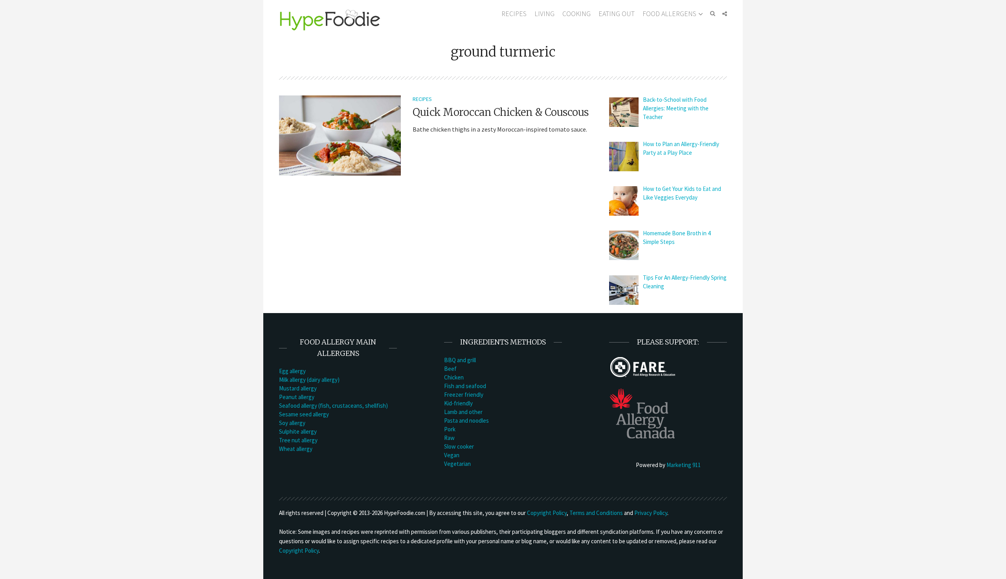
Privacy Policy (650, 513)
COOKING (576, 13)
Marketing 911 (683, 465)
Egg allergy (292, 371)
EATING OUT (616, 13)
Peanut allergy (296, 397)
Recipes (422, 99)
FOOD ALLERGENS (669, 13)
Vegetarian (457, 463)
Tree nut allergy (298, 440)
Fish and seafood (465, 386)
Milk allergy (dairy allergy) (309, 379)
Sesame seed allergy (304, 414)
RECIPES (514, 13)
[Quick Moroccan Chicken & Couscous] (340, 135)
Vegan (451, 455)
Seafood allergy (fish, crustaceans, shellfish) (333, 405)
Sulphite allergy (298, 431)
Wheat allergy (295, 449)
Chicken (454, 377)
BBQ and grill (460, 360)
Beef (450, 368)
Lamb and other (463, 412)
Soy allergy (292, 423)
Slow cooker (459, 446)
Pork (449, 429)
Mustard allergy (298, 388)
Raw (449, 438)
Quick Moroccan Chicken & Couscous (501, 112)
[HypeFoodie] (330, 19)
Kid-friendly (458, 403)
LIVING (544, 13)
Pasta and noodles (466, 420)
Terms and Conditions (596, 513)
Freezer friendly (463, 394)
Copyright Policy (547, 513)
